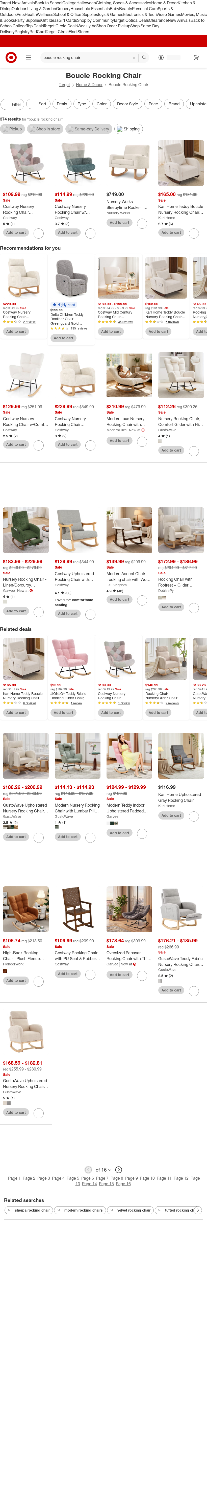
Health (31, 14)
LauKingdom (117, 585)
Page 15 (106, 1183)
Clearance (158, 20)
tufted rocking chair (181, 1210)
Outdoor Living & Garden (34, 8)
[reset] (134, 58)
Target (64, 84)
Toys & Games (110, 14)
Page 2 (29, 1178)
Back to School (48, 2)
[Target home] (11, 57)
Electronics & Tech (140, 14)
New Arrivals (179, 20)
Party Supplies (28, 20)
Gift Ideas (50, 20)
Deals (144, 20)
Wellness (45, 14)
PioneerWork (13, 964)
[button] (63, 305)
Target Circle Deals (60, 25)
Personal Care (145, 8)
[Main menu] (28, 57)
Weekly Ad (86, 25)
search (144, 58)
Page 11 (164, 1178)
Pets (21, 14)
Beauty (125, 8)
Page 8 (117, 1178)
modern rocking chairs (83, 1210)
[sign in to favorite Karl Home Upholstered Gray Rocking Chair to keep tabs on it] (194, 816)
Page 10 (147, 1178)
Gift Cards (68, 20)
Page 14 (89, 1183)
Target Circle (57, 31)
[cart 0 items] (196, 57)
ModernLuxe (117, 430)
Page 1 (14, 1178)
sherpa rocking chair (32, 1210)
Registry (22, 31)
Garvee (9, 590)
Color (102, 103)
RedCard (38, 31)
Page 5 (73, 1178)
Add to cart (16, 232)
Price (153, 103)
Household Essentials (90, 8)
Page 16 (123, 1183)
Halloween (86, 2)
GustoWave (167, 430)
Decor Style (127, 103)
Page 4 (58, 1178)
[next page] (119, 1170)
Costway (10, 218)
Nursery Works (118, 213)
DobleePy (166, 590)
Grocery (63, 8)
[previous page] (88, 1170)
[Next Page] (202, 105)
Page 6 (87, 1178)
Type (82, 103)
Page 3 (43, 1178)
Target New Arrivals (17, 2)
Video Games (169, 14)
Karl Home (166, 218)
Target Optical (126, 20)
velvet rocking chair (133, 1210)
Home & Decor (164, 2)
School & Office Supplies (75, 14)
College (69, 2)
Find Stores (79, 31)
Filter (16, 104)
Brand (174, 103)
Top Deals (34, 25)
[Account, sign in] (171, 57)
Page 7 (102, 1178)
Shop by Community (95, 20)
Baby (114, 8)
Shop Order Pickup (113, 25)
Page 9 (131, 1178)
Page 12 (181, 1178)
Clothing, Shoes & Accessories (123, 2)
